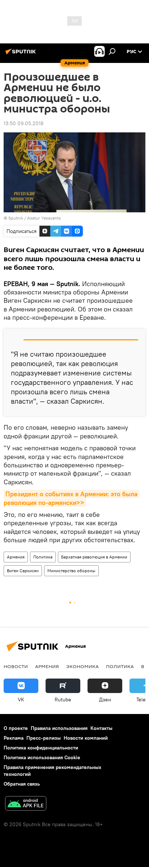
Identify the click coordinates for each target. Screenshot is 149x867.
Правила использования (59, 728)
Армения (16, 557)
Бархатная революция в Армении (94, 557)
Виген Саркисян (23, 570)
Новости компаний (86, 738)
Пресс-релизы (43, 738)
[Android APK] (25, 804)
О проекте (16, 728)
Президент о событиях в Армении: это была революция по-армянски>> (71, 498)
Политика (42, 557)
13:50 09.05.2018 (23, 123)
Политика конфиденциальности (41, 747)
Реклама (14, 738)
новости (16, 666)
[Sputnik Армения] (22, 54)
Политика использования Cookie (42, 757)
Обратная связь (22, 784)
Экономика (82, 666)
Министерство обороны (71, 570)
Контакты (101, 728)
